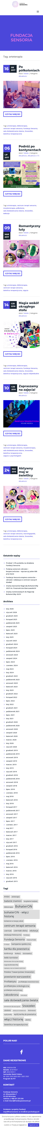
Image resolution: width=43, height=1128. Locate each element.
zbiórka (28, 1020)
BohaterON (23, 906)
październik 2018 (13, 779)
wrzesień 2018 (12, 782)
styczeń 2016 (11, 878)
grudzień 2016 (12, 846)
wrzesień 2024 (12, 655)
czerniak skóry (20, 930)
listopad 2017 (11, 807)
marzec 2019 (11, 764)
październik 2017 (13, 810)
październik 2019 (13, 754)
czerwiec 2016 (12, 860)
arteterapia (11, 126)
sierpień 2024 (11, 658)
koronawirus (27, 953)
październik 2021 (13, 711)
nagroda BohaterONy (11, 965)
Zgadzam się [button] (33, 1125)
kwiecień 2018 (12, 800)
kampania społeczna (21, 944)
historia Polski (31, 940)
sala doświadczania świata (13, 131)
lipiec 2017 (10, 821)
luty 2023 (10, 690)
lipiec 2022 (10, 701)
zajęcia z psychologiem (12, 456)
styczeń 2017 (11, 842)
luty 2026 (10, 609)
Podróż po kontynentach (30, 148)
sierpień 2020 (11, 733)
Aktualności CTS (33, 156)
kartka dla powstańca (16, 949)
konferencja (8, 953)
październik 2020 (13, 725)
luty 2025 (10, 637)
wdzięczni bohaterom (19, 1010)
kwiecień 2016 (12, 867)
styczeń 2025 (11, 640)
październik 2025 (13, 623)
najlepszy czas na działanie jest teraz (14, 968)
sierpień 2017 (11, 817)
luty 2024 (10, 672)
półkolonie (20, 208)
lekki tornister (11, 957)
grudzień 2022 (12, 694)
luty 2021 (10, 718)
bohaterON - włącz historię (16, 914)
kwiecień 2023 (12, 686)
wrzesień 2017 (12, 814)
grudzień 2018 (12, 775)
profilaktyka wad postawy (13, 990)
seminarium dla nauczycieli (12, 1006)
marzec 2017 (11, 835)
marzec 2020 (11, 740)
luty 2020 (10, 743)
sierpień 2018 (11, 786)
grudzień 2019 (12, 750)
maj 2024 (9, 669)
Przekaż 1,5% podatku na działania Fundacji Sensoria (20, 564)
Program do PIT (9, 1079)
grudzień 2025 (12, 616)
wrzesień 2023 (12, 683)
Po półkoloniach (29, 68)
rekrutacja (24, 995)
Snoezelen (29, 131)
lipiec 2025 (10, 630)
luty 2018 (10, 803)
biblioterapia (22, 126)
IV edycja (6, 944)
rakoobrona (11, 994)
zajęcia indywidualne (31, 373)
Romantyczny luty (29, 227)
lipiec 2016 (10, 856)
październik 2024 (13, 651)
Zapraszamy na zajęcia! (28, 387)
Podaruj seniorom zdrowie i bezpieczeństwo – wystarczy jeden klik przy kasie (21, 571)
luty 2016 (10, 874)
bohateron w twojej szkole (13, 921)
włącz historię (13, 1019)
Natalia (26, 73)
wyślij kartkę (8, 1014)
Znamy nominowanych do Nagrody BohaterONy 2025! (20, 593)
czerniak (8, 930)
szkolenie (7, 1010)
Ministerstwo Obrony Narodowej (13, 961)
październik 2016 (13, 853)
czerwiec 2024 (12, 665)
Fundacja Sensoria (30, 128)
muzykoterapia (9, 208)
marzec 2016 (11, 871)
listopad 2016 (11, 849)
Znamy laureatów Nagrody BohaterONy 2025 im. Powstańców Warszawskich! (22, 587)
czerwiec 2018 (12, 793)
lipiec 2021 (10, 715)
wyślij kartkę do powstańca (25, 1014)
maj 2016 (9, 863)
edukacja (34, 930)
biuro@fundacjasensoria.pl (20, 1101)
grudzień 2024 (12, 644)
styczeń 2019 (11, 771)
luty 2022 (10, 704)
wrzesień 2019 (12, 757)
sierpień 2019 (11, 761)
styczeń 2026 (11, 612)
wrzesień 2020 (12, 729)
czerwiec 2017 (12, 825)
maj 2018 (9, 796)
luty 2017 (10, 839)
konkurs (18, 953)
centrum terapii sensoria (12, 128)
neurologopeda (29, 534)
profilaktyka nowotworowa (29, 982)
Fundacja (26, 935)
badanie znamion (13, 901)
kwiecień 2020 (12, 736)
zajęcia (25, 290)
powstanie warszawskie (17, 976)
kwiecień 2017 (12, 832)
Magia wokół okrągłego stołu (29, 306)
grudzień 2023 (12, 676)
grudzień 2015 (12, 881)
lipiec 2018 (10, 789)
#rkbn (6, 896)
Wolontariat (32, 1010)
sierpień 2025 (11, 626)
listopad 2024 (11, 648)
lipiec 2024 (10, 662)
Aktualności (23, 76)
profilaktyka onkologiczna (16, 986)
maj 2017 (9, 828)
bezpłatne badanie (30, 901)
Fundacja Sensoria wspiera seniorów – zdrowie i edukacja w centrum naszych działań (21, 579)
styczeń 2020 (11, 747)
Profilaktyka (10, 981)
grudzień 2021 (12, 708)
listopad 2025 (11, 619)
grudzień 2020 (12, 722)
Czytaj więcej (12, 114)
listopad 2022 (11, 697)
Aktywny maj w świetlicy (26, 471)
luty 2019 (10, 768)
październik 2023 (13, 679)
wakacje (6, 213)
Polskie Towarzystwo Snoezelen (19, 972)
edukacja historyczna (12, 935)
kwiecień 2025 (12, 633)
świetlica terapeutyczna (12, 134)
